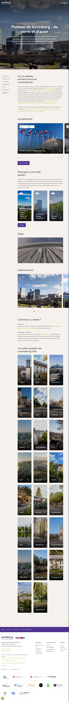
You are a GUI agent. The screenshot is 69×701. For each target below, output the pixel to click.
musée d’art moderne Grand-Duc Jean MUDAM (39, 91)
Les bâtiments (6, 81)
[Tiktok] (22, 638)
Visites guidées (6, 84)
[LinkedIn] (24, 638)
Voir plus (21, 225)
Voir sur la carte (23, 163)
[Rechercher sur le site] (60, 3)
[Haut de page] (67, 623)
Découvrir (9, 629)
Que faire (48, 645)
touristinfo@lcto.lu (7, 651)
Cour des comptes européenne (36, 111)
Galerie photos (6, 89)
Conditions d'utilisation (6, 658)
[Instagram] (18, 638)
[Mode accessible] (62, 3)
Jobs (61, 645)
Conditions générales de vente (8, 660)
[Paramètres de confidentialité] (2, 698)
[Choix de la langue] (64, 3)
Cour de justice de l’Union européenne (36, 109)
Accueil (3, 629)
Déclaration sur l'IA (20, 663)
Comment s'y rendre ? (6, 93)
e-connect (8, 669)
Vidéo (4, 87)
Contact (62, 647)
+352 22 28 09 (6, 649)
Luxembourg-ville (49, 89)
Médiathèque (39, 653)
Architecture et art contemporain (6, 77)
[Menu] (67, 3)
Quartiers (16, 629)
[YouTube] (20, 638)
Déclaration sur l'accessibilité (8, 663)
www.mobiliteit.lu (45, 334)
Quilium (19, 669)
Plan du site (4, 665)
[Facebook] (16, 638)
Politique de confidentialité (19, 658)
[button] (58, 157)
